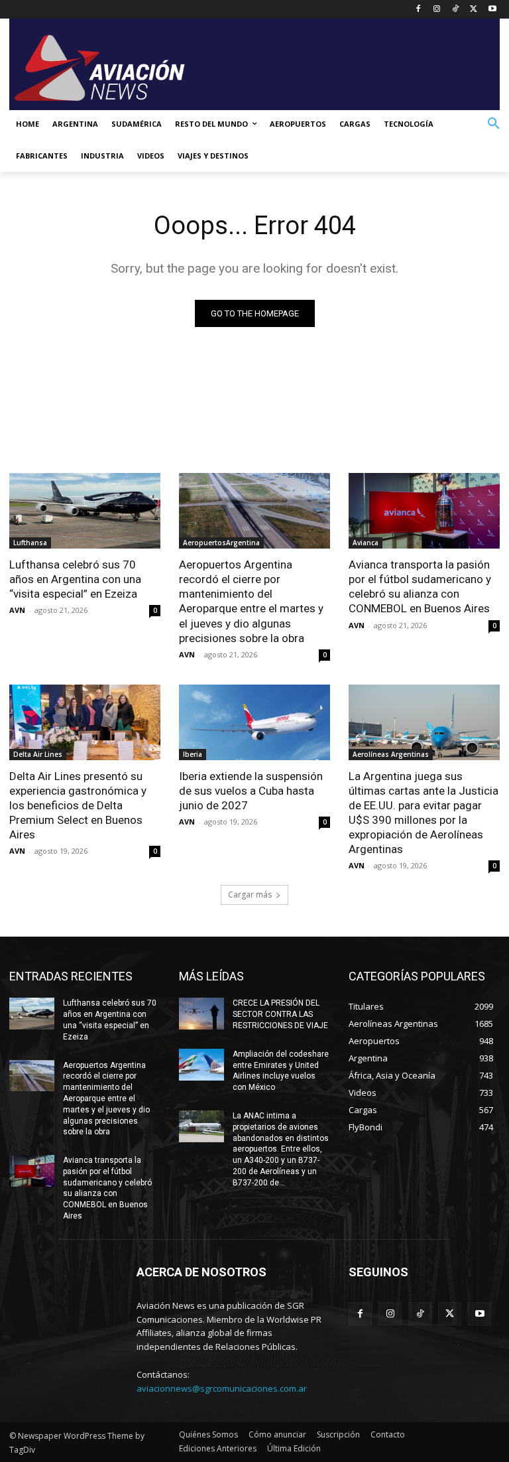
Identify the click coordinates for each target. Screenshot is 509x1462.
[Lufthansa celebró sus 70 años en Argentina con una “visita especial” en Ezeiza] (84, 511)
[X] (473, 9)
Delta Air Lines (37, 754)
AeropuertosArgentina (221, 542)
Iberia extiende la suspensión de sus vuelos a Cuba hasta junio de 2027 (251, 790)
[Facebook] (418, 9)
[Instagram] (437, 9)
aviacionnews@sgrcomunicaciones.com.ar (222, 1388)
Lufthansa (30, 542)
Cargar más (250, 894)
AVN (17, 610)
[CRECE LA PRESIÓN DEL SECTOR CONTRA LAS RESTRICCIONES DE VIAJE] (201, 1014)
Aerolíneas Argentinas (391, 754)
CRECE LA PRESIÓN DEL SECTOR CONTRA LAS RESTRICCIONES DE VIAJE (280, 1014)
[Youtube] (492, 9)
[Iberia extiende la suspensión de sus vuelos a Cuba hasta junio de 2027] (254, 722)
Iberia (192, 754)
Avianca (365, 542)
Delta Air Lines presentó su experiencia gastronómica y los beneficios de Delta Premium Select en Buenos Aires (77, 805)
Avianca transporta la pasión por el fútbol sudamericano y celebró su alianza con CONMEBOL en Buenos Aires (420, 586)
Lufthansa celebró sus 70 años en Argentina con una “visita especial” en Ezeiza (75, 579)
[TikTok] (455, 9)
